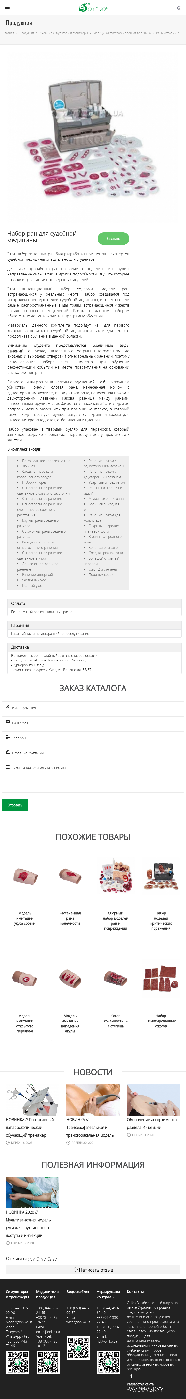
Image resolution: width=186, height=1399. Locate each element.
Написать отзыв (96, 1270)
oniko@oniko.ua (48, 1331)
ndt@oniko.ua (107, 1341)
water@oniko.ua (78, 1322)
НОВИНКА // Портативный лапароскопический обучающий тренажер (30, 1127)
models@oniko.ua (19, 1322)
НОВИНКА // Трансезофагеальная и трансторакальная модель (90, 1127)
